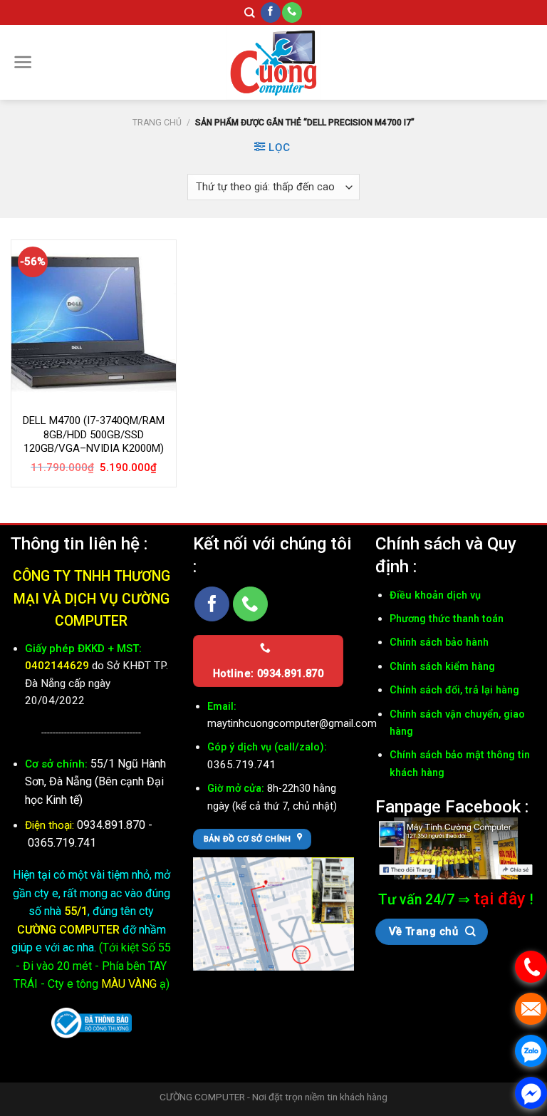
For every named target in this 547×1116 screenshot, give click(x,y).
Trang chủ (157, 123)
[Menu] (23, 62)
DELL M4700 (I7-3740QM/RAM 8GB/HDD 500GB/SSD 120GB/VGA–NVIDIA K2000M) (94, 434)
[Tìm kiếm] (249, 13)
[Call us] (292, 12)
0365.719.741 (62, 842)
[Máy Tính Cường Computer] (455, 847)
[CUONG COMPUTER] (273, 62)
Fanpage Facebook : (451, 806)
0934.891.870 (112, 825)
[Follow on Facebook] (271, 12)
